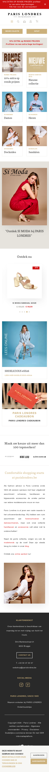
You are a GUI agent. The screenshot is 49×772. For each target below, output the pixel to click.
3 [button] (24, 312)
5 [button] (29, 312)
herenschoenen (32, 519)
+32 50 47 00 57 (24, 663)
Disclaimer (34, 730)
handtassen (9, 527)
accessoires (23, 527)
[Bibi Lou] (24, 456)
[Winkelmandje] (37, 21)
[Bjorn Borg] (39, 456)
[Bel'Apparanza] (9, 456)
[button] (18, 21)
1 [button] (20, 312)
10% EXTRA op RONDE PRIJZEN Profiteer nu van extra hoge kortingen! (24, 42)
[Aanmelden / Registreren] (31, 21)
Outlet (36, 31)
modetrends (9, 543)
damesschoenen (11, 523)
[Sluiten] (45, 4)
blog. (27, 546)
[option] (24, 286)
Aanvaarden (38, 761)
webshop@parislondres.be (24, 668)
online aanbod (21, 554)
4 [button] (27, 312)
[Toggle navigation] (12, 21)
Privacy (25, 730)
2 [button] (22, 312)
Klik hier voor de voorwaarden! (23, 7)
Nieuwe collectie (12, 31)
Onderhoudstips (24, 707)
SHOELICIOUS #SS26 (18, 373)
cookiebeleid (8, 766)
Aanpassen (38, 755)
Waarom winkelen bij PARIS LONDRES (24, 702)
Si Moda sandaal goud (24, 303)
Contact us (24, 655)
